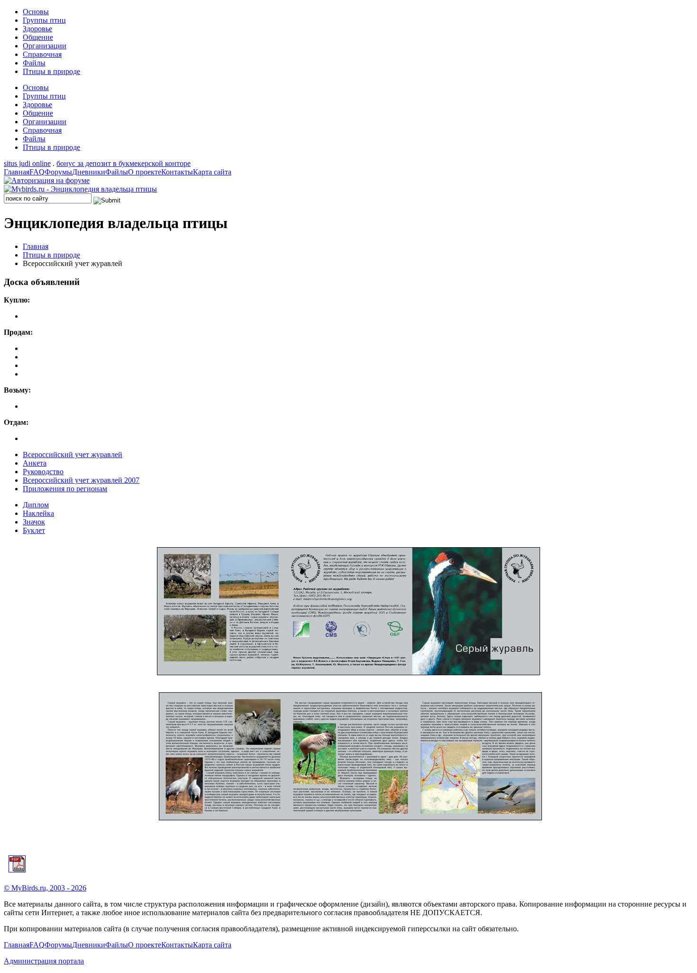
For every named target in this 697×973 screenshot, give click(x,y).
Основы (36, 12)
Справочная (42, 54)
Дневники (88, 172)
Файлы (34, 63)
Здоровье (37, 29)
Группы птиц (44, 20)
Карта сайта (212, 172)
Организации (44, 46)
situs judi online (27, 163)
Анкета (34, 463)
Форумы (58, 172)
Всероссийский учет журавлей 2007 (81, 480)
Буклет (34, 530)
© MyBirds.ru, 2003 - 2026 (45, 888)
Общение (38, 37)
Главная (16, 172)
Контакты (177, 172)
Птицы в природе (51, 71)
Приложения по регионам (65, 489)
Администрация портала (44, 961)
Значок (34, 522)
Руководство (43, 472)
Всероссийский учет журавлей (72, 454)
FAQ (37, 172)
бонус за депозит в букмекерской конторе (123, 163)
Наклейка (38, 513)
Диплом (36, 505)
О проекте (144, 172)
